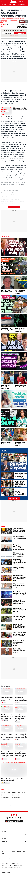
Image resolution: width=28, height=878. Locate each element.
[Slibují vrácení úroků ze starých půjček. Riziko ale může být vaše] (6, 586)
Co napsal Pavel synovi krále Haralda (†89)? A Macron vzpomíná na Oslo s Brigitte (20, 484)
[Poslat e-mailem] (26, 27)
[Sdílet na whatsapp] (24, 27)
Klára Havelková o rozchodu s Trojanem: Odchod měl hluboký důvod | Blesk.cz (19, 562)
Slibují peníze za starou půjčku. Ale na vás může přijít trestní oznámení (18, 554)
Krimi (11, 794)
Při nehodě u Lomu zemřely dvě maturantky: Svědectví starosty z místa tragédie (19, 593)
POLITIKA (4, 451)
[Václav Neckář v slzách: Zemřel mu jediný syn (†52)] (6, 539)
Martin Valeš (4, 24)
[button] (9, 821)
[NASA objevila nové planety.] (14, 20)
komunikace (3, 804)
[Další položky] (26, 4)
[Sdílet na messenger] (22, 27)
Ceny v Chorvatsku (16, 797)
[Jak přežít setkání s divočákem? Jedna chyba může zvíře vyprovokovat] (6, 627)
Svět (2, 495)
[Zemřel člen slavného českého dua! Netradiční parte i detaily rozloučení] (6, 531)
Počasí (23, 792)
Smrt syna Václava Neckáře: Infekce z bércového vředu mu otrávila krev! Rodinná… (19, 547)
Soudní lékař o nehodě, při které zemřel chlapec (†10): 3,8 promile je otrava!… (19, 643)
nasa (12, 804)
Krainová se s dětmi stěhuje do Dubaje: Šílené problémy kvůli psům (19, 601)
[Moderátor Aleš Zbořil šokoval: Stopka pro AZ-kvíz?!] (6, 570)
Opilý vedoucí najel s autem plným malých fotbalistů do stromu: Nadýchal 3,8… (19, 617)
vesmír (8, 804)
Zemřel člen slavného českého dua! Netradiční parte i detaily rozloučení (19, 530)
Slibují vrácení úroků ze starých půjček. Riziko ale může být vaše (19, 585)
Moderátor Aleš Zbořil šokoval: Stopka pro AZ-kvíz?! (19, 568)
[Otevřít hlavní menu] (1, 1)
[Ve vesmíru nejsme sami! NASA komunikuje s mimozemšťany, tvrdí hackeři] (12, 18)
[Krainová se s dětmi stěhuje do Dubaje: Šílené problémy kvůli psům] (6, 602)
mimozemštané (17, 804)
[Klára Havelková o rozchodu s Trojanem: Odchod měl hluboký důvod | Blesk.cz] (6, 562)
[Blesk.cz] (13, 1)
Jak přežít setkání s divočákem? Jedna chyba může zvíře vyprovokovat (19, 626)
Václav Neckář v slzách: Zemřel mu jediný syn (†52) (19, 537)
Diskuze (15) (3, 26)
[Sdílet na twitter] (20, 27)
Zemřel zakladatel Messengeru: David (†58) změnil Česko (19, 650)
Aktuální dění (5, 789)
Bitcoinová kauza (5, 797)
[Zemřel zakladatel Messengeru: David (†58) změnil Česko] (6, 651)
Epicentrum (4, 794)
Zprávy (3, 792)
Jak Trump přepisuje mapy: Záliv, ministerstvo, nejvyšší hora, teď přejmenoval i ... (20, 492)
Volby (8, 792)
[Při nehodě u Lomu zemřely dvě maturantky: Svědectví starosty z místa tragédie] (6, 594)
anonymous (24, 804)
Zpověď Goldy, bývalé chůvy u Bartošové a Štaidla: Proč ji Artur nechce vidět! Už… (19, 634)
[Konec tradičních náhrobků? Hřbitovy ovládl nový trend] (6, 611)
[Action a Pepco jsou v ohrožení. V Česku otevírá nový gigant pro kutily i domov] (6, 578)
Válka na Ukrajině (16, 792)
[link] (7, 818)
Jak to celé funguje (14, 35)
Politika (2, 478)
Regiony (16, 794)
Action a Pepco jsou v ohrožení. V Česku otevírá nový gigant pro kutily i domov (19, 578)
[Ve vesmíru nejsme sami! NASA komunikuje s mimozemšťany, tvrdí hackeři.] (4, 21)
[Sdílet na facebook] (18, 27)
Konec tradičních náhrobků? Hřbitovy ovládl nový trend (19, 609)
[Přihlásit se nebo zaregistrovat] (26, 1)
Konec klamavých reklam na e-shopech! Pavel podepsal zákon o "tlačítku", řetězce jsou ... (21, 475)
